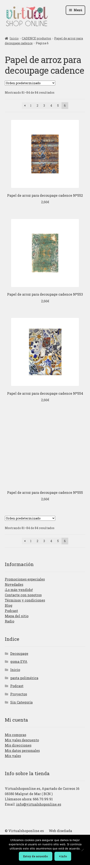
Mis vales (13, 756)
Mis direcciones (18, 745)
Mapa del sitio (16, 616)
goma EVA (18, 661)
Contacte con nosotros (23, 595)
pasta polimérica (24, 678)
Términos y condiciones (25, 600)
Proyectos (18, 694)
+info (63, 856)
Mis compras (15, 735)
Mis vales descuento (22, 740)
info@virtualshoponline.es (38, 804)
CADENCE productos (36, 38)
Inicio (14, 38)
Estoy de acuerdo (35, 856)
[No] (82, 850)
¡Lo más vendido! (19, 589)
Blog (8, 605)
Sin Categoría (21, 702)
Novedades (14, 584)
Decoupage (19, 653)
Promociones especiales (25, 579)
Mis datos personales (22, 750)
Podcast (11, 610)
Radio (9, 621)
